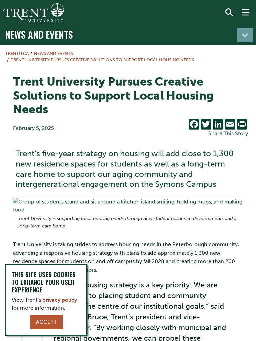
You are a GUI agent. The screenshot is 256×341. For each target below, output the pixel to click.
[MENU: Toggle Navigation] (246, 12)
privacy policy (59, 300)
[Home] (33, 12)
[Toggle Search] (229, 12)
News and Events (39, 34)
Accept (46, 322)
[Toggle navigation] (245, 35)
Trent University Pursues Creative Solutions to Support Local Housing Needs (102, 59)
